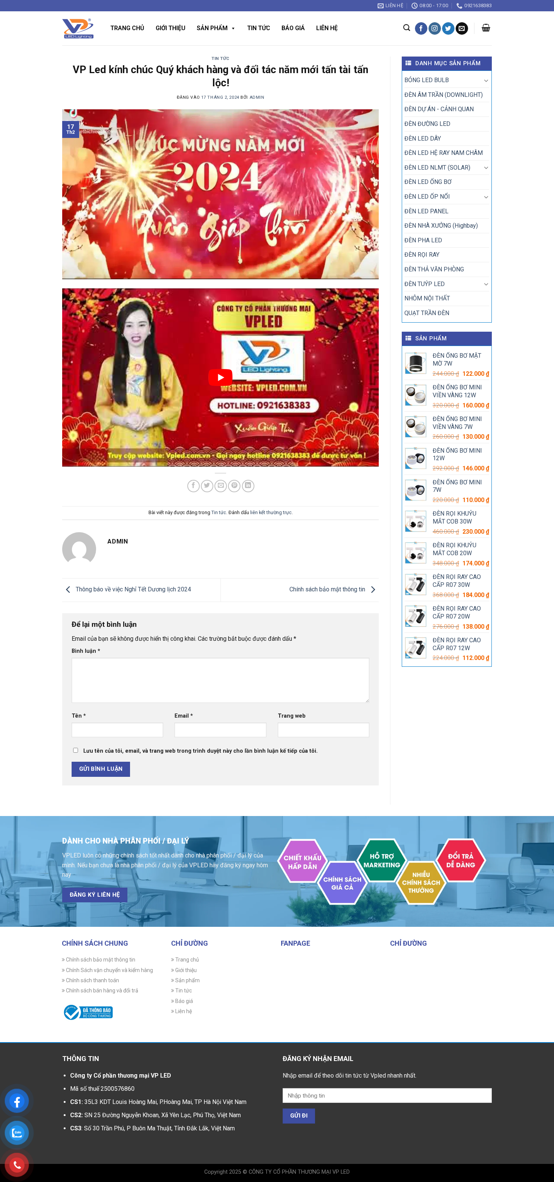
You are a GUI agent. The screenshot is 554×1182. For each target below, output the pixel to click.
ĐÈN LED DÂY (422, 138)
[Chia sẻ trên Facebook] (193, 486)
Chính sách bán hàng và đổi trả (101, 991)
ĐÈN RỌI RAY (421, 254)
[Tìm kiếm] (407, 28)
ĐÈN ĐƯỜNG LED (427, 123)
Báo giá (293, 28)
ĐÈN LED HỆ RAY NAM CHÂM (443, 152)
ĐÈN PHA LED (423, 240)
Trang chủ (127, 28)
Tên (79, 716)
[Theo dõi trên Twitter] (448, 28)
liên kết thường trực (271, 512)
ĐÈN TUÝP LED (424, 284)
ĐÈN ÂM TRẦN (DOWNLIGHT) (443, 94)
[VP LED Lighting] (77, 28)
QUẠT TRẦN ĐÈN (426, 313)
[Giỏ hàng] (486, 27)
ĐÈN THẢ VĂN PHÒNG (434, 269)
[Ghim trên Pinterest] (234, 486)
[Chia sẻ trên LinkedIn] (248, 486)
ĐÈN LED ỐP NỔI (427, 196)
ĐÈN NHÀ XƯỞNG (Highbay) (441, 225)
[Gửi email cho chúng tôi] (462, 28)
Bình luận (86, 651)
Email (183, 716)
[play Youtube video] (220, 377)
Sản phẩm (212, 28)
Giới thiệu (170, 28)
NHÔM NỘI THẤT (427, 298)
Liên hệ (327, 28)
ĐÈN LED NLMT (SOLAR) (437, 167)
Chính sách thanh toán (92, 980)
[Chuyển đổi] (486, 80)
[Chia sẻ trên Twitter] (207, 486)
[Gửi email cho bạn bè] (220, 486)
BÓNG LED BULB (426, 80)
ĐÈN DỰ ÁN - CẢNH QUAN (439, 109)
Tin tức (258, 28)
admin (257, 97)
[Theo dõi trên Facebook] (421, 28)
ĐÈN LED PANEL (426, 211)
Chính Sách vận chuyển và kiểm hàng (109, 970)
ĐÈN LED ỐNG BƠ (427, 181)
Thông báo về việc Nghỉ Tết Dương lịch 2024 (132, 589)
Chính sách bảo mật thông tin (328, 589)
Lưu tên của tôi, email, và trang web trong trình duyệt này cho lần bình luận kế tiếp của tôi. (200, 751)
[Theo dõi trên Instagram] (435, 28)
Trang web (292, 716)
